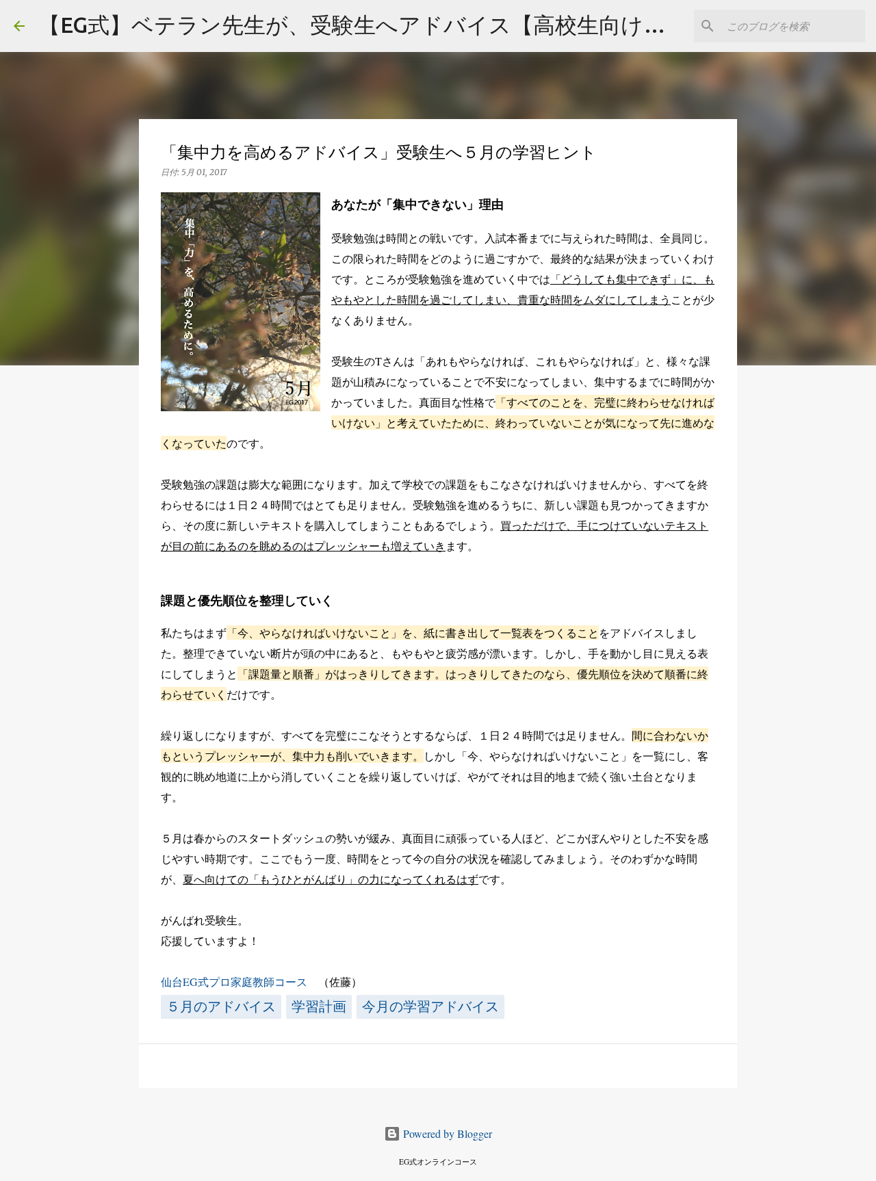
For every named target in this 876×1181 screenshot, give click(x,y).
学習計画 (319, 1006)
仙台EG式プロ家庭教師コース (234, 981)
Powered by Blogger (446, 1133)
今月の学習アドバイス (430, 1006)
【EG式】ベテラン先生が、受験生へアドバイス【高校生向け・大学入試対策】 (428, 24)
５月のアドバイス (221, 1006)
